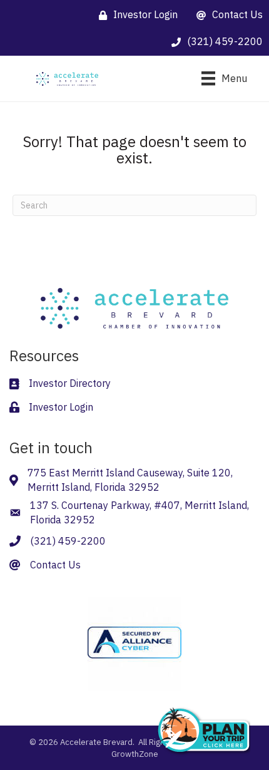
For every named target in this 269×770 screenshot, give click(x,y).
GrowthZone (134, 754)
